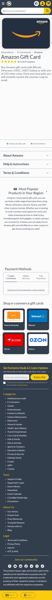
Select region (8, 85)
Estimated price (9, 108)
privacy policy (22, 385)
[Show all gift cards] (46, 191)
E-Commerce (24, 52)
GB (29, 595)
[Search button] (47, 11)
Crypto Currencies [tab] (11, 277)
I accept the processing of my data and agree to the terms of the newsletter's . (27, 383)
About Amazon (13, 155)
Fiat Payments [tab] (41, 277)
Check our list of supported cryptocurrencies (26, 290)
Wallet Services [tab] (26, 277)
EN (11, 595)
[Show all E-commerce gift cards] (46, 191)
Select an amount (10, 96)
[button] (3, 3)
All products (7, 52)
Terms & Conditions (16, 173)
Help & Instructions (16, 164)
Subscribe (40, 377)
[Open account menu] (42, 3)
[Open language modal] (36, 3)
